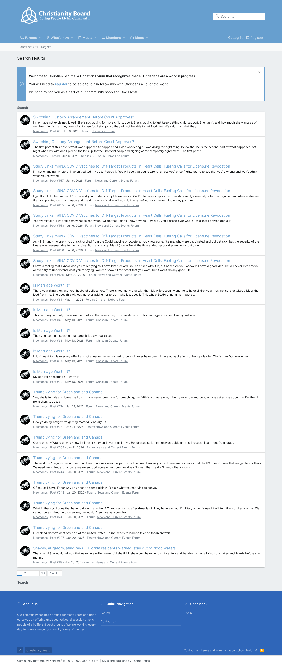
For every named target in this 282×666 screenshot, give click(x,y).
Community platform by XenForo (58, 660)
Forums (105, 613)
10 (43, 573)
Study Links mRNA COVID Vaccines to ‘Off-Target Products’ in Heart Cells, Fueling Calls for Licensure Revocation (131, 166)
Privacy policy (234, 650)
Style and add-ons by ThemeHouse (126, 660)
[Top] (256, 650)
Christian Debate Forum (111, 299)
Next (53, 573)
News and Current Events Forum (117, 180)
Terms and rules (211, 650)
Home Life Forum (103, 131)
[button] (40, 38)
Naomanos (40, 131)
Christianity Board (38, 650)
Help (249, 650)
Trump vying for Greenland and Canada (67, 392)
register (61, 84)
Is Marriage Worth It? (51, 285)
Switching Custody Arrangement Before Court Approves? (83, 117)
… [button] (36, 573)
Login (188, 613)
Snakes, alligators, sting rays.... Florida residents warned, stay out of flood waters (104, 548)
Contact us (108, 621)
